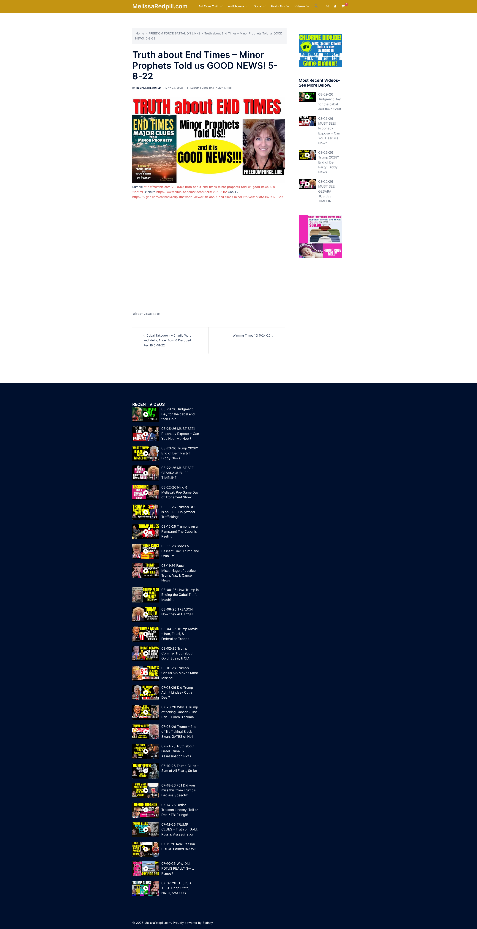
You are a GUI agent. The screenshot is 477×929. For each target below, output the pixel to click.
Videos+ (300, 6)
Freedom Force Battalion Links (209, 87)
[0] (343, 6)
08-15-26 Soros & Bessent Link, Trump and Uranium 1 (180, 551)
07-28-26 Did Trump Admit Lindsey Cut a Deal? (177, 692)
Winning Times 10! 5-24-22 (252, 335)
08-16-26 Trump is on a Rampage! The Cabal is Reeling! (179, 531)
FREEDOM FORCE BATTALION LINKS (174, 33)
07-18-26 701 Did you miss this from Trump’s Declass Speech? (178, 790)
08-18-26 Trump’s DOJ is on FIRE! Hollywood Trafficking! (178, 512)
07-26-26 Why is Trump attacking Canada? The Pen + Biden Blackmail (179, 712)
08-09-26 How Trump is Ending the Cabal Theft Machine (180, 595)
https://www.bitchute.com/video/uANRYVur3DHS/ (191, 192)
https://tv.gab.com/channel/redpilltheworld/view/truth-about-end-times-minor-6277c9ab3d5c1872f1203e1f (207, 197)
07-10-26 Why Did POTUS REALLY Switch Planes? (178, 868)
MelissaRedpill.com (160, 6)
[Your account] (335, 6)
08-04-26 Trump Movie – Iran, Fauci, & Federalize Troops (179, 634)
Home (140, 33)
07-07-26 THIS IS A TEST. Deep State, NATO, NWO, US (176, 888)
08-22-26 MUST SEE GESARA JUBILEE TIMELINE (326, 191)
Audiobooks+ (236, 6)
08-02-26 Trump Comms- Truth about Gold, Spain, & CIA (177, 653)
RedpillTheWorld (148, 87)
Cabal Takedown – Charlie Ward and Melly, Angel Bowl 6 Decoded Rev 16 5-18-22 (167, 340)
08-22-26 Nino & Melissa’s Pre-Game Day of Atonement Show (180, 492)
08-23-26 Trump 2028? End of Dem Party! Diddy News (328, 162)
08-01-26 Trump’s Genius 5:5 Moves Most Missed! (179, 673)
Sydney (208, 923)
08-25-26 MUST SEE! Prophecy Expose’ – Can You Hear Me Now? (180, 433)
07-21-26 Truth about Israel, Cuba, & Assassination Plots (177, 751)
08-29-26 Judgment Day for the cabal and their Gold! (178, 414)
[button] (316, 6)
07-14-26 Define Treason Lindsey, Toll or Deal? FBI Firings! (179, 810)
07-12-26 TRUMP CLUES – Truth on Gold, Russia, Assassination (179, 829)
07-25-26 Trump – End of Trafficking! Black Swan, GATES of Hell (178, 731)
